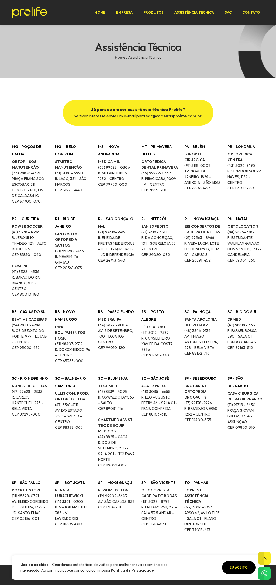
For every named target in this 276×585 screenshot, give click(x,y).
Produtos (153, 12)
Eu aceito (239, 567)
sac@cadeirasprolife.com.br (174, 116)
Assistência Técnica (194, 12)
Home (100, 12)
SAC (228, 12)
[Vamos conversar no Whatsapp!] (264, 573)
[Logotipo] (29, 12)
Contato (251, 12)
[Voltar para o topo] (264, 558)
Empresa (124, 12)
